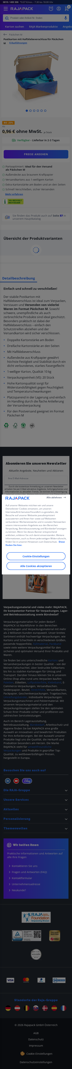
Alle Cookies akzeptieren (36, 566)
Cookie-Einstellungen (36, 556)
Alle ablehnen (54, 497)
